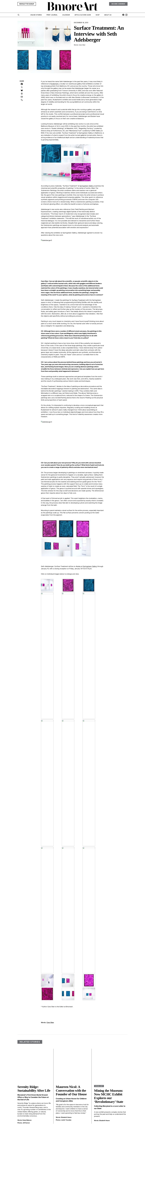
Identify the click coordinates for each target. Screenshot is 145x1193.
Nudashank (54, 84)
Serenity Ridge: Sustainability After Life (33, 1088)
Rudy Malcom (27, 1120)
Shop (98, 15)
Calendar (66, 15)
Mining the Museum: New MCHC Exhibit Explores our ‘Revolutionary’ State (108, 1096)
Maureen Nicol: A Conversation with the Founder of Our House (71, 1090)
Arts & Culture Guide (83, 15)
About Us (107, 15)
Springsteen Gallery (87, 186)
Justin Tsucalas (66, 1120)
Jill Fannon (26, 1123)
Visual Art (99, 1086)
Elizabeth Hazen (66, 1117)
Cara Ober (82, 45)
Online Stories (36, 15)
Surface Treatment (79, 300)
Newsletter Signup (26, 4)
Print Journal (52, 15)
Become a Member (118, 4)
